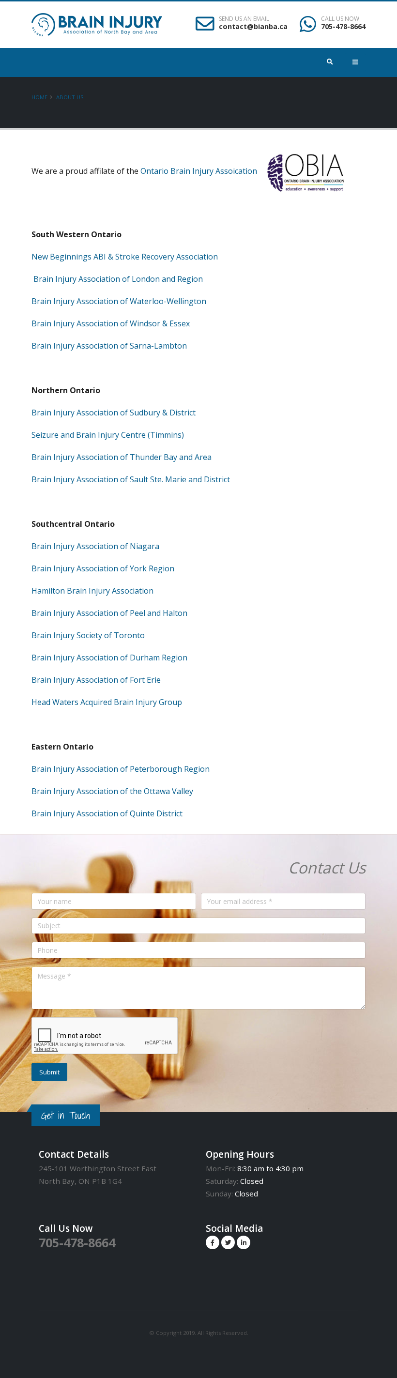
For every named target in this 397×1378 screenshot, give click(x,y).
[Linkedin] (243, 1242)
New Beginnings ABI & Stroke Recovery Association (124, 256)
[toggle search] (331, 62)
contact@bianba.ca (253, 26)
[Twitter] (228, 1242)
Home (39, 97)
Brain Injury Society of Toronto (88, 635)
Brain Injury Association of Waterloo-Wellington (118, 301)
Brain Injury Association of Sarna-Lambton (109, 345)
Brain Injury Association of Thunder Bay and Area (121, 457)
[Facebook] (212, 1242)
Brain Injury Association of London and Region (118, 279)
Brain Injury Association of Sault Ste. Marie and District (130, 479)
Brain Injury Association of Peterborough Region (120, 769)
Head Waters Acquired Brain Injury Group (106, 702)
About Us (70, 97)
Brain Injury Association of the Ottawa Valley (112, 791)
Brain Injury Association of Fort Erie (96, 679)
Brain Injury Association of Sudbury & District (113, 412)
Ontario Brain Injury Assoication (198, 171)
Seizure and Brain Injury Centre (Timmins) (107, 434)
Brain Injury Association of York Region (102, 568)
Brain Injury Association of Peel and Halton (109, 613)
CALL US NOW (340, 18)
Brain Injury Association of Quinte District (107, 813)
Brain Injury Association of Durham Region (109, 657)
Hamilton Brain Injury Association (93, 590)
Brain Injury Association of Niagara (95, 546)
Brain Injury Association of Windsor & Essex (110, 323)
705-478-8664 (343, 26)
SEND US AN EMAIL (244, 18)
